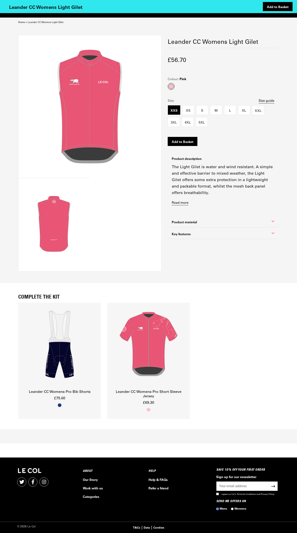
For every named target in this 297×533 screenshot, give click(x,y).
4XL (188, 122)
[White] (89, 106)
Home (21, 22)
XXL (258, 110)
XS (188, 110)
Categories (91, 496)
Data (147, 527)
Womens (240, 508)
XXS (174, 110)
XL (244, 110)
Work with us (93, 488)
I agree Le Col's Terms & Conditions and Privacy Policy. (248, 494)
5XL (202, 122)
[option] (59, 360)
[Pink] (54, 224)
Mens (223, 508)
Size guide (266, 100)
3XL (174, 122)
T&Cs (136, 527)
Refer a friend (158, 488)
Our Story (90, 479)
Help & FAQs (158, 479)
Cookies (158, 527)
